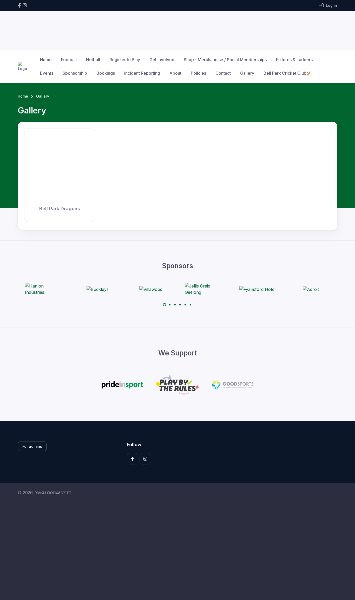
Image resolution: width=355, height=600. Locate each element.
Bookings (105, 73)
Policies (198, 73)
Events (46, 73)
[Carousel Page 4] (180, 304)
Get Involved (161, 59)
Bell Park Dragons (59, 208)
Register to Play (124, 59)
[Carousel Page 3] (174, 304)
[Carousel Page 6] (190, 304)
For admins (32, 446)
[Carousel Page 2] (169, 304)
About (175, 73)
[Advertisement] (174, 551)
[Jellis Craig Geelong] (204, 289)
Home (46, 59)
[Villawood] (150, 289)
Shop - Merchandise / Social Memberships (225, 59)
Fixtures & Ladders (294, 59)
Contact (223, 73)
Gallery (247, 73)
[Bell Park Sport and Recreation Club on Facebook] (19, 5)
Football (69, 59)
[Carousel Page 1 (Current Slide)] (164, 304)
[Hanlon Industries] (44, 289)
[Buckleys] (98, 289)
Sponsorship (75, 73)
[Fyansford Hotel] (257, 289)
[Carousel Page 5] (185, 304)
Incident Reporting (142, 73)
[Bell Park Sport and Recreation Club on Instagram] (25, 5)
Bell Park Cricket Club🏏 (288, 73)
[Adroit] (311, 289)
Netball (93, 59)
